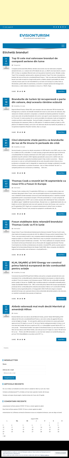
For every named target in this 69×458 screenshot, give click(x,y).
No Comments (6, 68)
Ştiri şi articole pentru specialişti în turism (34, 38)
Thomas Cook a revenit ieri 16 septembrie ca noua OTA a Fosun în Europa (39, 182)
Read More (61, 91)
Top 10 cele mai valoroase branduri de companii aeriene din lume (35, 60)
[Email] (24, 91)
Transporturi (17, 65)
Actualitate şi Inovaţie (19, 106)
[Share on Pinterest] (22, 91)
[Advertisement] (34, 12)
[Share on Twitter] (20, 91)
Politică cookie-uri (44, 455)
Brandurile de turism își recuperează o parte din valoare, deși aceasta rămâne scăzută (39, 101)
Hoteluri (16, 313)
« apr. (4, 436)
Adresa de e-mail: (8, 370)
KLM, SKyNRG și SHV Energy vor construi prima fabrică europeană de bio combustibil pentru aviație (38, 265)
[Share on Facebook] (18, 91)
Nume (4, 364)
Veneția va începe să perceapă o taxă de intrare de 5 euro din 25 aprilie (23, 395)
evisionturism (35, 35)
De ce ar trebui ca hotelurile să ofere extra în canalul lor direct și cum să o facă (26, 389)
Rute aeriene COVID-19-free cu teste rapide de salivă (27, 406)
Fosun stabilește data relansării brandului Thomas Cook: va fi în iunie (37, 223)
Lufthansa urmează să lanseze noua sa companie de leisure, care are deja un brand (37, 412)
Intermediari (17, 187)
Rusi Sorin (6, 409)
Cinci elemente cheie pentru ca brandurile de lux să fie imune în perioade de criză (38, 141)
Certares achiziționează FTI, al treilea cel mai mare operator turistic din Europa (26, 392)
